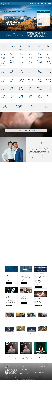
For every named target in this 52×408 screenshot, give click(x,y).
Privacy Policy (26, 373)
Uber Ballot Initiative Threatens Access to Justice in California (10, 277)
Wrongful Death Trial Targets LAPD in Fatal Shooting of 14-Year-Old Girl (26, 277)
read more (9, 305)
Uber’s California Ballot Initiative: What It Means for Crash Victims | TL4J (11, 298)
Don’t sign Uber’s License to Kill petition (40, 300)
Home (20, 369)
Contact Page (41, 372)
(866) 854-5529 (4, 0)
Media (45, 3)
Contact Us (49, 3)
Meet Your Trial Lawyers (25, 369)
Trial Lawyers (30, 3)
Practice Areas (36, 3)
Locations (41, 3)
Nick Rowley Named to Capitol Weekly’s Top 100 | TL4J (25, 297)
